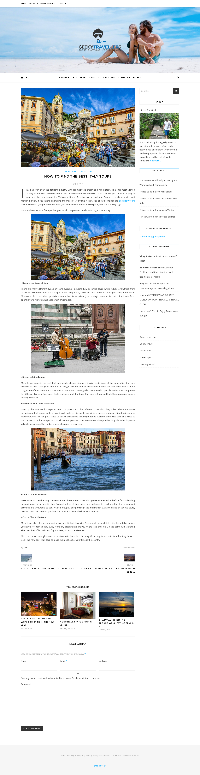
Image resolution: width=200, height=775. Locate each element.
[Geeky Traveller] (100, 39)
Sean (26, 547)
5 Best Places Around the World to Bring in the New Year (37, 622)
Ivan (142, 295)
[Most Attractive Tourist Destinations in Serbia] (129, 557)
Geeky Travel (88, 77)
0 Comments (129, 547)
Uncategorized (147, 364)
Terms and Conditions (121, 755)
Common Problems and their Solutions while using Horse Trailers (157, 272)
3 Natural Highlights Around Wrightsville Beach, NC (116, 623)
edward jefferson (150, 267)
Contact (61, 3)
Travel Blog (66, 77)
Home (24, 3)
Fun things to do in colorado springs (157, 216)
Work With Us (47, 3)
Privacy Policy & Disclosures (98, 755)
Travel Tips (108, 77)
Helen (143, 311)
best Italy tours (127, 200)
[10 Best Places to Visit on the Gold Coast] (26, 558)
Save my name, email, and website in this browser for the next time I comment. (61, 678)
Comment (26, 683)
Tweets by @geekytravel (152, 236)
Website (103, 661)
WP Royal (79, 755)
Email (63, 661)
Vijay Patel (146, 256)
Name (25, 661)
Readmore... (155, 160)
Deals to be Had (131, 77)
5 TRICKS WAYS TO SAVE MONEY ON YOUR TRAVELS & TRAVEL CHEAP (159, 299)
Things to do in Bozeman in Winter (157, 209)
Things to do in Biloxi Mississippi (156, 191)
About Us (33, 3)
